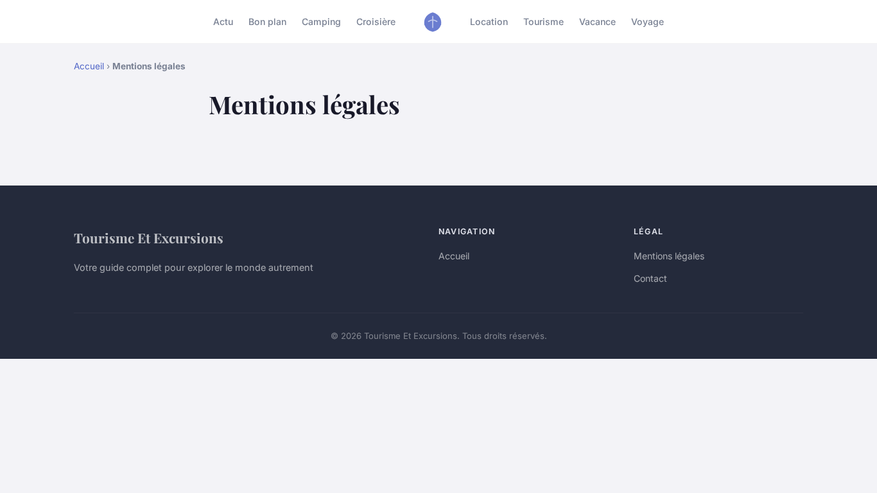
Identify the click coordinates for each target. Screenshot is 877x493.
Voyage (647, 21)
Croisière (375, 21)
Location (489, 21)
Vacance (597, 21)
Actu (223, 21)
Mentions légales (669, 255)
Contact (650, 278)
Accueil (89, 66)
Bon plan (267, 21)
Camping (321, 21)
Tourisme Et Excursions (148, 237)
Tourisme (543, 21)
